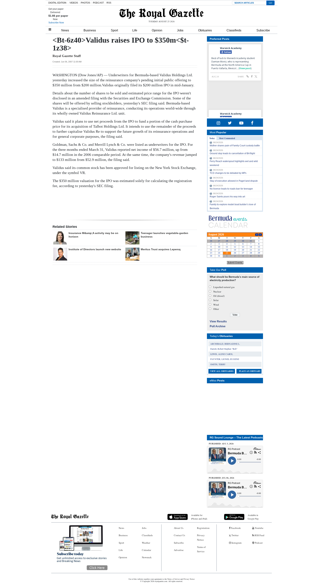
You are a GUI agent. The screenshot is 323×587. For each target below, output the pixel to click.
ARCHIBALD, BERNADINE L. (225, 343)
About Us (178, 528)
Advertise (179, 550)
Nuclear (217, 291)
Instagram (236, 542)
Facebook (235, 528)
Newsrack (147, 557)
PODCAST (98, 2)
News (65, 30)
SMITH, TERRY (218, 364)
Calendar (146, 550)
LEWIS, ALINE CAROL (221, 353)
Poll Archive (217, 326)
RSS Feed (259, 535)
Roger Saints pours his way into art (227, 196)
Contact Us (179, 535)
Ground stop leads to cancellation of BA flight (232, 153)
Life (134, 30)
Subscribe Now (56, 22)
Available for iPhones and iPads (199, 517)
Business (90, 30)
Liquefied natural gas (224, 287)
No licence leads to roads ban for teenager (231, 188)
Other (216, 309)
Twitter (235, 535)
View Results (218, 321)
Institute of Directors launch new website (95, 249)
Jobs (180, 30)
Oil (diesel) (218, 296)
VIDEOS (74, 2)
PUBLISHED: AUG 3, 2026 (221, 443)
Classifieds (234, 30)
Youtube (258, 528)
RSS (109, 2)
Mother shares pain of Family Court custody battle (235, 145)
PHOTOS (85, 2)
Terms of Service (201, 549)
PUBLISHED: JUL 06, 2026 (221, 477)
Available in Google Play (253, 517)
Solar (216, 300)
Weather (146, 542)
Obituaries (205, 30)
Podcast (258, 542)
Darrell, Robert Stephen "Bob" (223, 348)
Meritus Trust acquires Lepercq (161, 249)
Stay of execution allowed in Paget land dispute (234, 181)
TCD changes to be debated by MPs (228, 173)
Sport (114, 30)
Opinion (157, 30)
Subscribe (263, 30)
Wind (216, 304)
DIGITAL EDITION (57, 2)
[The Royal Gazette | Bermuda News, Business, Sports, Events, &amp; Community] (161, 13)
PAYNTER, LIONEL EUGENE (224, 359)
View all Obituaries (221, 371)
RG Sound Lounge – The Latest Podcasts (236, 437)
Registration (203, 528)
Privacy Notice (201, 537)
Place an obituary (250, 371)
